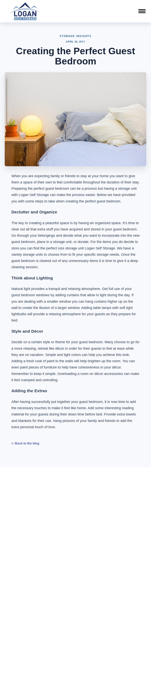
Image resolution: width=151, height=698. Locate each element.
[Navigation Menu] (142, 11)
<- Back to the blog (25, 443)
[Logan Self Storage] (25, 11)
